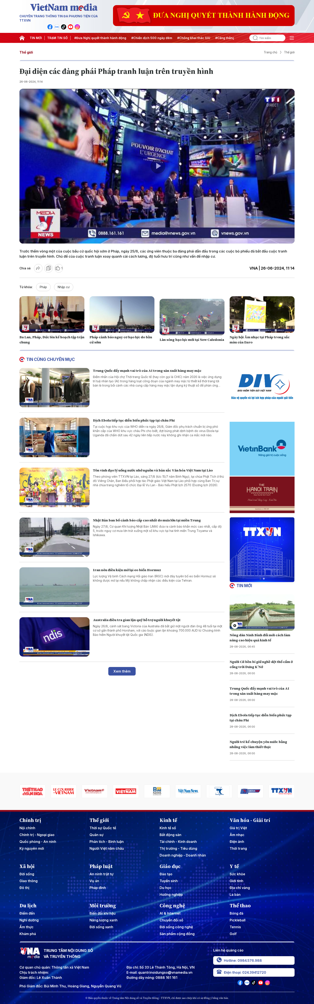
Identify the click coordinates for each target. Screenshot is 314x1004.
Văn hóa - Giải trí (250, 820)
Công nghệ (172, 905)
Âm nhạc (237, 835)
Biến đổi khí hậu (103, 913)
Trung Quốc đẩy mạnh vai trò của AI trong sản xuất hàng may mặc (147, 370)
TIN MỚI (36, 38)
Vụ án (94, 881)
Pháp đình (98, 888)
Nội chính (27, 828)
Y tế (234, 866)
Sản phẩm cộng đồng (177, 934)
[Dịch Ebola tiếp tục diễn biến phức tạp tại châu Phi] (54, 437)
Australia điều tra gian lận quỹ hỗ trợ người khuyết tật (136, 619)
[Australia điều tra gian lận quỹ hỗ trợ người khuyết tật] (54, 637)
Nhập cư (64, 287)
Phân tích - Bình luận (107, 841)
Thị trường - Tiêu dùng (178, 848)
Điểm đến (27, 913)
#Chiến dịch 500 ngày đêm (121, 38)
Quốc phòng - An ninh (37, 841)
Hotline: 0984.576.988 (243, 960)
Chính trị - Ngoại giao (36, 835)
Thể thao (240, 905)
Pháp (43, 287)
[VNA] (50, 26)
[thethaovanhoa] (290, 791)
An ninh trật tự (101, 874)
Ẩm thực (26, 927)
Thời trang (238, 848)
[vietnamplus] (41, 791)
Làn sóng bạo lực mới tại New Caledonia (192, 339)
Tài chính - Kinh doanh (178, 841)
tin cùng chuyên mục (50, 359)
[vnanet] (227, 791)
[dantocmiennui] (165, 791)
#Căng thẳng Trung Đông (204, 38)
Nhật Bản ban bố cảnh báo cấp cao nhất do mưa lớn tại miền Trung (147, 520)
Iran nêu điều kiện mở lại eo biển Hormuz (127, 570)
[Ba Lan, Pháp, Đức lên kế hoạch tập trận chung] (51, 314)
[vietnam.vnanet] (72, 791)
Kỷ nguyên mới (31, 848)
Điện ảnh (237, 841)
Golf (233, 934)
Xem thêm (122, 671)
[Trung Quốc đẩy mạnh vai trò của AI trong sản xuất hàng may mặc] (54, 387)
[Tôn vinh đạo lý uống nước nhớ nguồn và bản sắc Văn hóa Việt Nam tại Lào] (54, 487)
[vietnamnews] (134, 791)
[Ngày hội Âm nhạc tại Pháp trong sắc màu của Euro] (262, 314)
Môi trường (103, 905)
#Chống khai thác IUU (163, 38)
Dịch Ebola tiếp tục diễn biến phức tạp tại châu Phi (134, 420)
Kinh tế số (168, 828)
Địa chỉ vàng (240, 888)
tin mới (244, 585)
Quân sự (96, 835)
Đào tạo (166, 874)
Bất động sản (170, 835)
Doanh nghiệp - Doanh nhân (183, 855)
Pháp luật (101, 866)
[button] (260, 578)
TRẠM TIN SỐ (57, 38)
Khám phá (27, 934)
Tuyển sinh (169, 881)
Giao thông (28, 881)
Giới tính (236, 881)
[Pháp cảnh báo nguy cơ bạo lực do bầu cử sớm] (122, 314)
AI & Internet (170, 913)
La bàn (235, 894)
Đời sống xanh (101, 927)
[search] (253, 38)
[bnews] (103, 791)
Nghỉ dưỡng (29, 920)
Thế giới (26, 52)
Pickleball (237, 920)
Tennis (235, 927)
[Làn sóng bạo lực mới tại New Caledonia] (192, 317)
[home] (22, 38)
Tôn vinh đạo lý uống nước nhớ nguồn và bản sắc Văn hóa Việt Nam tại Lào (153, 470)
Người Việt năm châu (107, 848)
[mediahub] (196, 791)
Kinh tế (168, 820)
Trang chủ (270, 52)
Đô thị (24, 888)
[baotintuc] (258, 791)
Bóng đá (236, 913)
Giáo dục (170, 866)
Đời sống (26, 874)
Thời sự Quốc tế (103, 828)
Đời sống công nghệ (176, 927)
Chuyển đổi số (171, 920)
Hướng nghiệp (171, 894)
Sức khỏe (237, 874)
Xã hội (27, 866)
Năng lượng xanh (103, 920)
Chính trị (30, 820)
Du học (166, 888)
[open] (291, 38)
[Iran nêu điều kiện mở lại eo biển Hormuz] (54, 587)
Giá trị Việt (238, 828)
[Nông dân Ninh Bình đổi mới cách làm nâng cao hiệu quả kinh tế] (262, 612)
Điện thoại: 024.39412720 (245, 972)
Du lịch (28, 905)
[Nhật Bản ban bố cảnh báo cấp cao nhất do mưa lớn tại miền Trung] (54, 537)
